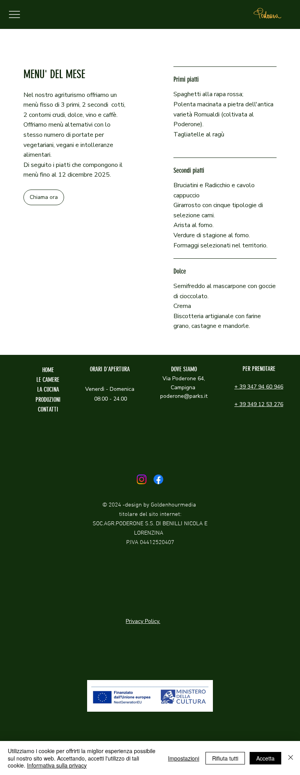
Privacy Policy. (143, 621)
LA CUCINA (48, 389)
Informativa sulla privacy (57, 765)
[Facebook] (158, 479)
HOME (48, 370)
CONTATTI (48, 409)
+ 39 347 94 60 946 (258, 386)
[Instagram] (141, 479)
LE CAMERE (47, 379)
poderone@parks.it (183, 396)
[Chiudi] (290, 758)
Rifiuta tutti (225, 758)
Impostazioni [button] (183, 758)
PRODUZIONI (48, 399)
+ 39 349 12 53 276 (258, 404)
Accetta (265, 758)
